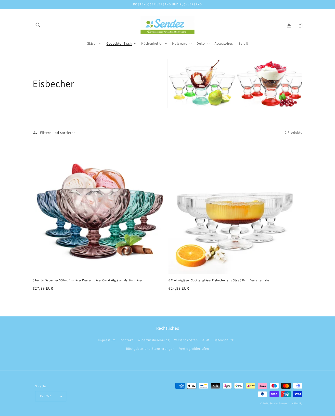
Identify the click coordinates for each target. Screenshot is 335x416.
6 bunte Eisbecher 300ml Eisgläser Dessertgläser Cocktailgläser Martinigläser (87, 280)
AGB (205, 340)
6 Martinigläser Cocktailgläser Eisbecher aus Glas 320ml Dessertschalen (219, 280)
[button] (38, 25)
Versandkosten (186, 340)
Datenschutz (224, 340)
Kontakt (126, 340)
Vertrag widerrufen (194, 348)
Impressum (107, 340)
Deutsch (46, 396)
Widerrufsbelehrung (153, 340)
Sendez (274, 403)
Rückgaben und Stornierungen (150, 348)
